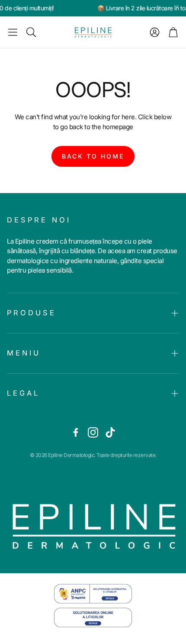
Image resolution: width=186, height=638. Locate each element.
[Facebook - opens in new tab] (76, 432)
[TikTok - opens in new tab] (110, 432)
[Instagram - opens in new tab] (93, 432)
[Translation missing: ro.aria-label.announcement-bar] (177, 6)
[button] (13, 32)
